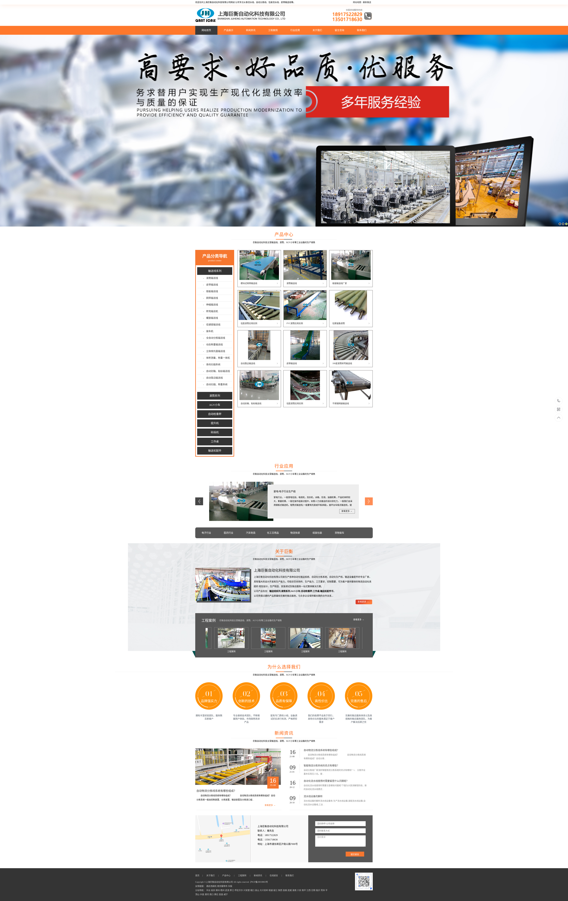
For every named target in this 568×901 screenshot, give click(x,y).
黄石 (216, 894)
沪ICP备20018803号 (259, 882)
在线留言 (274, 875)
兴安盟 (246, 890)
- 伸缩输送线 (210, 304)
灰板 (230, 886)
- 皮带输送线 (210, 284)
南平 (304, 890)
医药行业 (228, 533)
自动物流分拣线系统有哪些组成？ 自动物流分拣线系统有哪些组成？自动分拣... (335, 757)
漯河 (207, 894)
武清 (227, 890)
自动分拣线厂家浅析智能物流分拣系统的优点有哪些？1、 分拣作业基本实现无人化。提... (334, 772)
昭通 (271, 890)
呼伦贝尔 (239, 890)
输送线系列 (214, 271)
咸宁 (226, 894)
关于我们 (317, 30)
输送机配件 (214, 450)
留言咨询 (339, 30)
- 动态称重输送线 (213, 344)
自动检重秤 (214, 414)
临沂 (318, 890)
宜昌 (221, 894)
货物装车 (339, 533)
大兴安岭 (264, 890)
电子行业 (206, 533)
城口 (252, 890)
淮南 (294, 890)
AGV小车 (214, 404)
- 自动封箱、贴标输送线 (216, 371)
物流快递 (295, 533)
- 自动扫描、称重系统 (215, 384)
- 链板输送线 (210, 291)
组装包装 (317, 533)
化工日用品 (273, 533)
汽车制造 (250, 533)
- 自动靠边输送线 (213, 378)
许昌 (202, 894)
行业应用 (295, 30)
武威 (290, 890)
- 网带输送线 (210, 298)
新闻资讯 (250, 30)
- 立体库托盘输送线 (214, 351)
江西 (308, 890)
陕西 (280, 890)
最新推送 (367, 2)
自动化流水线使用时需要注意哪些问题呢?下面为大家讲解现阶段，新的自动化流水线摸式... (335, 787)
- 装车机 (208, 331)
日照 (313, 890)
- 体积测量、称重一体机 (216, 358)
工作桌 (215, 441)
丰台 (208, 890)
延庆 (213, 890)
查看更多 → (346, 511)
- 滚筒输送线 (210, 278)
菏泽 (323, 890)
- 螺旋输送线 (210, 318)
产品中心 (226, 875)
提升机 (215, 423)
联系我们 (361, 30)
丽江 (275, 890)
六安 (299, 890)
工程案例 (273, 30)
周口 (211, 894)
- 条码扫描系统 (211, 364)
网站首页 (206, 30)
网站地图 (357, 2)
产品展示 (228, 30)
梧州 (222, 890)
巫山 (257, 890)
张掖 (285, 890)
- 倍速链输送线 (211, 324)
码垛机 (215, 432)
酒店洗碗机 (211, 886)
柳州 (218, 890)
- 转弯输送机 (210, 311)
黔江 (232, 890)
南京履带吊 (222, 886)
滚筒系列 (214, 395)
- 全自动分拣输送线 (214, 338)
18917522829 (559, 401)
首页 (198, 875)
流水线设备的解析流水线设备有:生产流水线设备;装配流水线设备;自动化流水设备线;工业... (335, 803)
